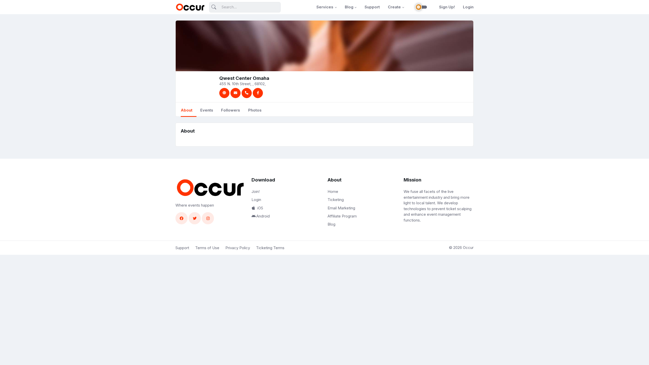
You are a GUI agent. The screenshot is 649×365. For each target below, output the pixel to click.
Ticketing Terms (270, 247)
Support (372, 7)
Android (263, 216)
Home (333, 191)
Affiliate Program (342, 216)
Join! (255, 191)
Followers (230, 110)
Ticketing (336, 199)
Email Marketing (341, 208)
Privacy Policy (237, 247)
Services (324, 7)
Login (468, 7)
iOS (260, 208)
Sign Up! (447, 7)
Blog (349, 7)
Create (394, 7)
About (186, 110)
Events (206, 110)
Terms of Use (207, 247)
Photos (255, 110)
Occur (468, 247)
